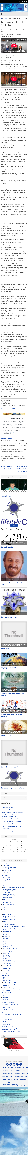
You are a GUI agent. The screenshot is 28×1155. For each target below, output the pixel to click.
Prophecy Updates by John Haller (9, 823)
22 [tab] (13, 491)
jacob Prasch (20, 449)
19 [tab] (13, 1050)
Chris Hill (8, 449)
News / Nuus (5, 875)
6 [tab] (10, 490)
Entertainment (6, 865)
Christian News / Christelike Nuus (13, 29)
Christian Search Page (7, 1019)
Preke (4, 899)
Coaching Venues (7, 914)
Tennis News (6, 923)
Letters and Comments (8, 965)
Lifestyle (17, 454)
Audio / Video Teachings (8, 951)
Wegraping (3, 460)
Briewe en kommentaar (8, 894)
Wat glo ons (6, 901)
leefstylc (2, 454)
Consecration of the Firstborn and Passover (12, 819)
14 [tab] (24, 490)
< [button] (3, 484)
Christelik (4, 880)
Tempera (19, 1085)
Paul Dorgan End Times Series (9, 810)
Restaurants (6, 940)
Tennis (4, 911)
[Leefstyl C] (18, 1)
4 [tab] (7, 490)
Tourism (4, 874)
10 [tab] (17, 490)
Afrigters (5, 912)
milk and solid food (17, 456)
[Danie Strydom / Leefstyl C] (26, 1)
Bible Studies (6, 953)
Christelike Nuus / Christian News (11, 896)
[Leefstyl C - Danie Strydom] (22, 1)
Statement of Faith (7, 970)
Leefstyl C (13, 453)
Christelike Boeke (7, 897)
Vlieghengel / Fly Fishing (8, 807)
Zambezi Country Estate (9, 916)
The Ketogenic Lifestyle (7, 1011)
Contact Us (4, 973)
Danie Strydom (5, 27)
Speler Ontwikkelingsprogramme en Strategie (14, 926)
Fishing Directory (7, 870)
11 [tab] (19, 490)
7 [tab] (12, 490)
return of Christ (16, 458)
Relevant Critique (7, 968)
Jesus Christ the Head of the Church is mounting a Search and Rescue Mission (13, 451)
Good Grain (6, 946)
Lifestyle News (5, 975)
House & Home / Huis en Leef (9, 867)
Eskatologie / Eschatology (7, 438)
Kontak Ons (4, 882)
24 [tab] (16, 491)
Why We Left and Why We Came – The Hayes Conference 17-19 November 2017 (22, 469)
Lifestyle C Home (6, 863)
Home (21, 29)
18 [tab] (6, 491)
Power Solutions (6, 877)
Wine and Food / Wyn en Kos (8, 992)
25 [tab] (18, 491)
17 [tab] (4, 491)
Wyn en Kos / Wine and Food (9, 934)
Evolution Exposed (7, 963)
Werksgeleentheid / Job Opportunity (12, 929)
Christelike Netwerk (8, 890)
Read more (14, 525)
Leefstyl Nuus (6, 907)
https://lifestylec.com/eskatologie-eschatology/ (12, 408)
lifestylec (2, 456)
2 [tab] (3, 490)
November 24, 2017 (15, 27)
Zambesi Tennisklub (8, 918)
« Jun (2, 856)
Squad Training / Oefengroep (10, 928)
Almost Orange (5, 828)
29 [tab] (25, 491)
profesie (7, 458)
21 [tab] (11, 491)
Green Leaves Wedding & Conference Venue (12, 831)
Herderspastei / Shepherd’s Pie (9, 816)
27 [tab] (21, 491)
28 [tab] (23, 491)
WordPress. (24, 1085)
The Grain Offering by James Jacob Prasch (12, 821)
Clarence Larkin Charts (8, 958)
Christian (5, 18)
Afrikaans (4, 884)
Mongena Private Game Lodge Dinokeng (11, 826)
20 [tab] (9, 491)
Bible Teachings (6, 955)
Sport (4, 909)
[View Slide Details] (14, 484)
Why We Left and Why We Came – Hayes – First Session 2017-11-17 (7, 468)
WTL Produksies (7, 902)
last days (9, 453)
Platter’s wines (6, 936)
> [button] (25, 484)
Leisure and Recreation (8, 868)
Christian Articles (7, 957)
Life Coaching (12, 454)
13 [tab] (22, 490)
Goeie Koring (7, 892)
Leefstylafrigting (19, 453)
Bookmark (4, 462)
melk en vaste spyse (9, 456)
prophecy (11, 458)
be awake (4, 449)
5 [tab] (8, 490)
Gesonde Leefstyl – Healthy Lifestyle (11, 994)
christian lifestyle (14, 449)
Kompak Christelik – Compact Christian (11, 1031)
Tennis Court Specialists (9, 924)
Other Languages (6, 1023)
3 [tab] (5, 490)
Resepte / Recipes (7, 1001)
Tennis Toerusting (7, 931)
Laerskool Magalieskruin (9, 919)
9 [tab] (15, 490)
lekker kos (7, 454)
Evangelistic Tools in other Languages (11, 950)
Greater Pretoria (7, 921)
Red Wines (5, 938)
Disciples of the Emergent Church (10, 962)
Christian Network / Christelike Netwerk (12, 945)
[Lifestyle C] (20, 1)
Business (4, 941)
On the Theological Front (8, 967)
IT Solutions (5, 872)
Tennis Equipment (6, 990)
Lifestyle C (21, 454)
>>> (8, 402)
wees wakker (22, 458)
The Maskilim (5, 1021)
